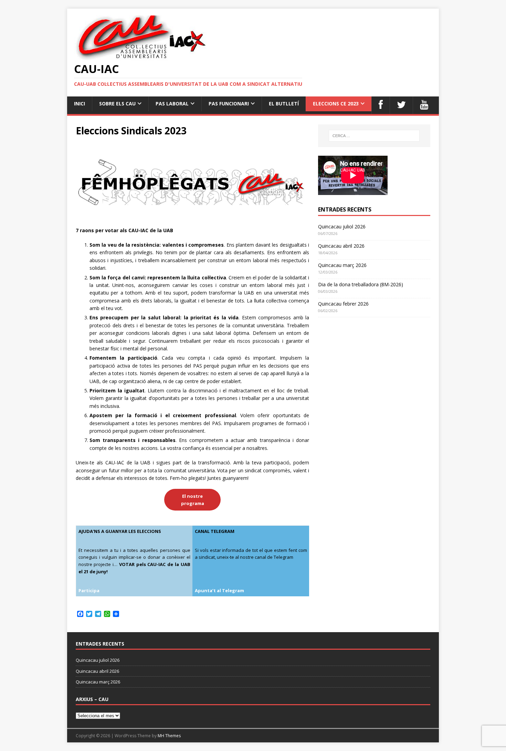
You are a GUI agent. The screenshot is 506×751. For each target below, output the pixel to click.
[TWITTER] (401, 105)
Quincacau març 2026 (342, 265)
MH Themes (169, 736)
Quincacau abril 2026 (341, 246)
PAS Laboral (172, 103)
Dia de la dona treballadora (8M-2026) (360, 284)
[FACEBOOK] (380, 105)
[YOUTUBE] (424, 105)
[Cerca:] (374, 136)
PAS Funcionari (229, 103)
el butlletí (284, 103)
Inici (79, 103)
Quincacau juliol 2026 (342, 226)
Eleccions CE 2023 (336, 103)
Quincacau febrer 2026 (343, 303)
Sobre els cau (117, 103)
